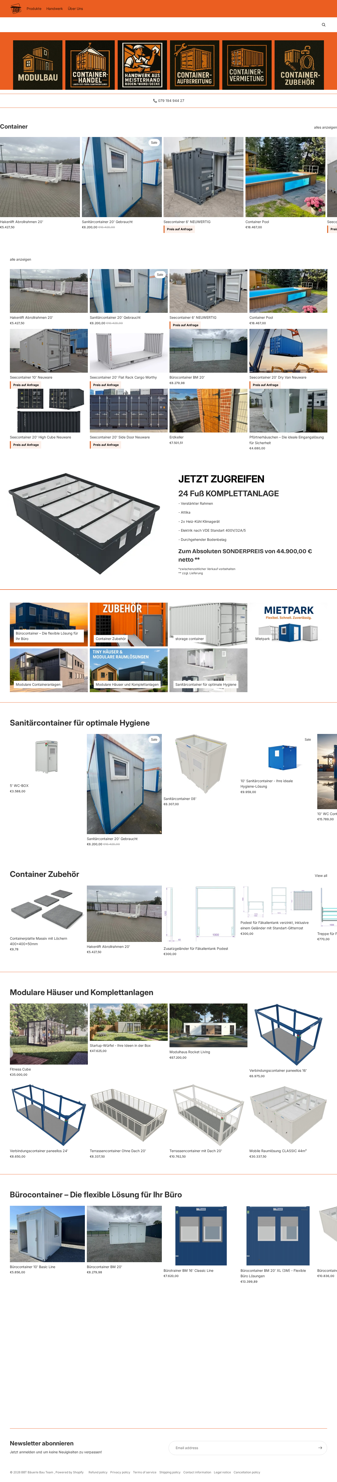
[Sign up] (320, 1448)
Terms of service (144, 1472)
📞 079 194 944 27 (168, 100)
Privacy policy (120, 1472)
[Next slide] (322, 185)
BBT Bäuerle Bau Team (37, 1472)
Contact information (197, 1472)
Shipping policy (170, 1472)
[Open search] (323, 24)
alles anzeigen (325, 127)
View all (321, 875)
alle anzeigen (20, 259)
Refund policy (98, 1472)
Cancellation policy (247, 1472)
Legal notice (222, 1472)
